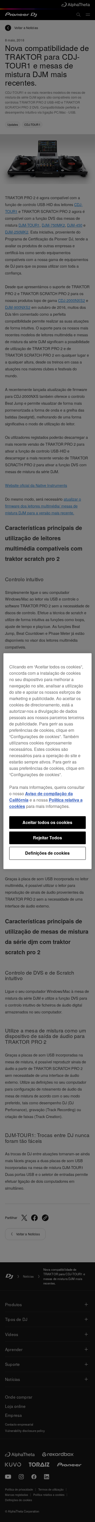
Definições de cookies (47, 853)
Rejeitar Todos (47, 838)
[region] (47, 761)
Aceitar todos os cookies (47, 822)
